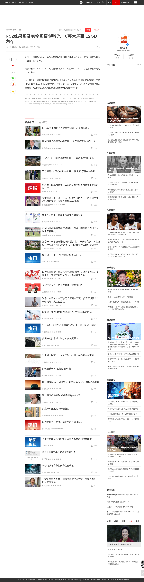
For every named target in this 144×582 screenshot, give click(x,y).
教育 (116, 521)
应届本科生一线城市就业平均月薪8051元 (62, 422)
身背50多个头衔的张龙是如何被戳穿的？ (62, 285)
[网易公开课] (89, 2)
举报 (98, 47)
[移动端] (82, 2)
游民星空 (29, 47)
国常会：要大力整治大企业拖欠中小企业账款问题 (67, 312)
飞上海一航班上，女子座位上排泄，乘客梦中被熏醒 (68, 355)
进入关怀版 (29, 2)
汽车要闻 (111, 432)
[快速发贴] (13, 59)
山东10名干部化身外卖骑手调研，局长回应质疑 (66, 128)
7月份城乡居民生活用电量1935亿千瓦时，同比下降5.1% (70, 325)
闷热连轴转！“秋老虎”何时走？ (57, 368)
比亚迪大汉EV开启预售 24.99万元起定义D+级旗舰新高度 (70, 382)
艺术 (138, 521)
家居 (109, 521)
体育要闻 (111, 210)
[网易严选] (97, 2)
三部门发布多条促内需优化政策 (58, 465)
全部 (138, 64)
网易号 (14, 30)
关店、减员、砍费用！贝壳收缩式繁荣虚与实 (124, 354)
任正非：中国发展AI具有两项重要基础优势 (123, 409)
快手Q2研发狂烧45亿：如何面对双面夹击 (122, 414)
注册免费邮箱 (125, 2)
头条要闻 (111, 153)
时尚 (130, 521)
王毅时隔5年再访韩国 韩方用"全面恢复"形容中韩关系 (68, 171)
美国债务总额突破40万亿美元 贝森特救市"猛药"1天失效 (70, 141)
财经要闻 (111, 320)
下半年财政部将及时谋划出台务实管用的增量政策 (67, 439)
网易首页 (7, 2)
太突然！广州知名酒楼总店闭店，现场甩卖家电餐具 (68, 158)
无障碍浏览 (21, 2)
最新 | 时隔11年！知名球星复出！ (59, 452)
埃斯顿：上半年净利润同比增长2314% (61, 255)
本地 (123, 521)
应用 (13, 2)
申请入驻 (96, 30)
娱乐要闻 (111, 267)
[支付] (103, 2)
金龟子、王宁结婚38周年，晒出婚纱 (120, 297)
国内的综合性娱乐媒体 (123, 50)
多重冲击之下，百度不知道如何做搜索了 (62, 215)
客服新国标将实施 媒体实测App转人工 (61, 395)
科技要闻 (111, 380)
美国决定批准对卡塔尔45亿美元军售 (60, 338)
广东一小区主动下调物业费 (55, 408)
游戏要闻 (111, 103)
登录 (116, 2)
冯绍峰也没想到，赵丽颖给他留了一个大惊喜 (124, 302)
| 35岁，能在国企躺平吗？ (118, 502)
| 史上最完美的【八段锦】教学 (120, 507)
